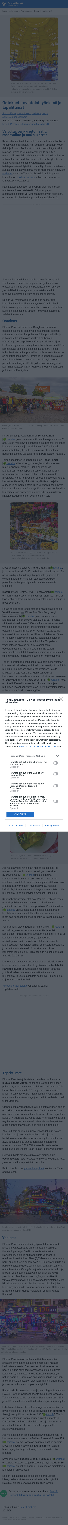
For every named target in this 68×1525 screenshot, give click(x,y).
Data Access (34, 825)
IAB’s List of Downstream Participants (37, 746)
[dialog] (34, 762)
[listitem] (34, 756)
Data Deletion (16, 825)
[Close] (62, 700)
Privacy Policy (52, 825)
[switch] (55, 763)
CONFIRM (20, 814)
